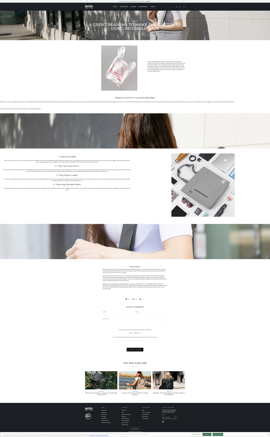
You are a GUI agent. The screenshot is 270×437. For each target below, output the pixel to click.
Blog (143, 410)
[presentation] (117, 6)
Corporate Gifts (145, 414)
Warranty (124, 416)
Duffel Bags (104, 414)
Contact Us (124, 410)
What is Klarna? (125, 418)
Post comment (135, 333)
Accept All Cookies (217, 434)
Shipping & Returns (126, 414)
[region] (135, 434)
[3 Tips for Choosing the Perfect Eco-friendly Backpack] (135, 380)
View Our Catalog (146, 412)
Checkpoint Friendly (106, 422)
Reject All (207, 434)
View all (135, 366)
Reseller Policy (145, 418)
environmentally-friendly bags (116, 287)
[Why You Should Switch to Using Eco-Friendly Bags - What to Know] (101, 380)
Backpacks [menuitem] (124, 6)
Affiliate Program (126, 420)
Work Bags (103, 418)
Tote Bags (103, 416)
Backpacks (103, 410)
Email (137, 311)
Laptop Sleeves (104, 420)
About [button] (153, 6)
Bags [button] (115, 6)
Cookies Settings (135, 428)
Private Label (145, 416)
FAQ (123, 412)
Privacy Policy (141, 337)
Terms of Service (150, 337)
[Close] (267, 434)
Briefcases (103, 412)
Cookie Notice (125, 424)
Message (106, 318)
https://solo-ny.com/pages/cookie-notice (98, 435)
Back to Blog (136, 349)
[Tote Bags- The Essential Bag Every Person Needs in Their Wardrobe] (169, 380)
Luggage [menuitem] (133, 6)
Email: (164, 414)
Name (104, 311)
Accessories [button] (143, 6)
